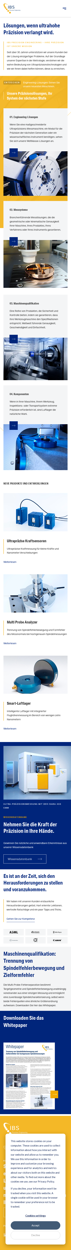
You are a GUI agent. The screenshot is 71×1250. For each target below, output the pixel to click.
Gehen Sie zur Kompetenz (21, 918)
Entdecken (12, 82)
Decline (35, 1235)
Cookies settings (35, 1215)
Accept (35, 1225)
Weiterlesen (9, 561)
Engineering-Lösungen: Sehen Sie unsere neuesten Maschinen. (41, 84)
